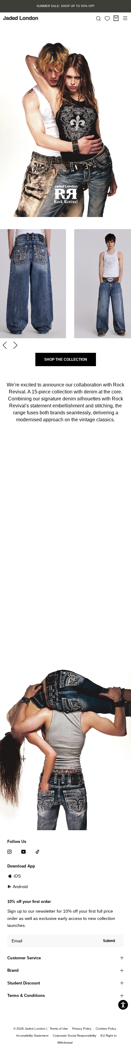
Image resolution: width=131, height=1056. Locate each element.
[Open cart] (116, 18)
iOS (17, 876)
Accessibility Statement (32, 1035)
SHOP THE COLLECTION (65, 359)
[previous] (5, 345)
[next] (14, 345)
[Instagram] (9, 851)
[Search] (98, 18)
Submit (109, 941)
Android (20, 886)
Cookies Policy (106, 1028)
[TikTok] (37, 851)
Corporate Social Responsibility (74, 1035)
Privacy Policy (81, 1028)
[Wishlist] (107, 18)
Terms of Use (59, 1028)
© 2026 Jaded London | (30, 1028)
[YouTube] (23, 851)
